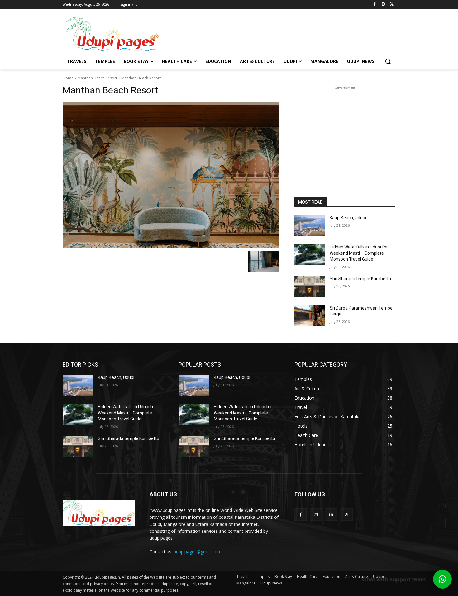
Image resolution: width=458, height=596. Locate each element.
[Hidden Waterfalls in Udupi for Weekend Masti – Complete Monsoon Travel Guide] (309, 254)
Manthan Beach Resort (97, 78)
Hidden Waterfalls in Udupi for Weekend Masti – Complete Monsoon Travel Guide (359, 253)
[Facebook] (374, 4)
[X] (391, 4)
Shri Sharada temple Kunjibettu (360, 278)
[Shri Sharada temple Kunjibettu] (309, 286)
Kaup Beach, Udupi (348, 217)
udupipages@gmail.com (198, 552)
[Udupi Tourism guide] (112, 34)
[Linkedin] (331, 514)
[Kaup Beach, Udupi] (309, 225)
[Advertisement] (278, 34)
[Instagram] (383, 4)
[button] (387, 61)
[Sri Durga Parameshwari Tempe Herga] (309, 315)
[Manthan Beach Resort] (171, 175)
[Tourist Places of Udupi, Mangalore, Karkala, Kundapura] (99, 513)
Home (68, 78)
